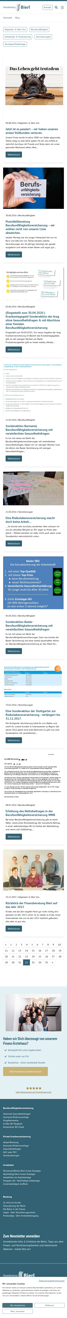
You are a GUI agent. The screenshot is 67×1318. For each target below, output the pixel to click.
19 (60, 950)
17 (46, 950)
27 (53, 956)
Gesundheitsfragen (12, 1148)
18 (53, 950)
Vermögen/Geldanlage (15, 44)
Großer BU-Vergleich (12, 1123)
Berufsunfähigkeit (39, 29)
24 (33, 956)
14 (26, 950)
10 (59, 944)
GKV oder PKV (10, 1152)
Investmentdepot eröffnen (15, 1184)
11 (6, 950)
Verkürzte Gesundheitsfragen (17, 1113)
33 (33, 962)
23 (26, 956)
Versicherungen (43, 36)
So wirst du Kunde (12, 1202)
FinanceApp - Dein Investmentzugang (20, 1215)
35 (46, 962)
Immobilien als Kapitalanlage (17, 1177)
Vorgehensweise (10, 1120)
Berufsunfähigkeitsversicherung (18, 1108)
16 (39, 950)
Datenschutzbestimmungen (52, 1280)
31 (19, 962)
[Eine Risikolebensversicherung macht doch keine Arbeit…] (33, 488)
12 (13, 950)
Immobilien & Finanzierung (18, 36)
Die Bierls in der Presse (14, 1209)
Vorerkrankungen (11, 1155)
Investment (8, 1165)
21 (13, 956)
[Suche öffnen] (56, 7)
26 (46, 956)
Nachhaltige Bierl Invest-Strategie (19, 1174)
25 (39, 956)
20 (6, 956)
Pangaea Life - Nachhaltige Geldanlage (21, 1180)
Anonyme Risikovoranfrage (16, 1117)
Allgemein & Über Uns (15, 29)
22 (19, 956)
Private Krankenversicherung (17, 1136)
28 (60, 956)
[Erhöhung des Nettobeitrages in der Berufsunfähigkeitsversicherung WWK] (33, 775)
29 (6, 962)
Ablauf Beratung (11, 1142)
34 (39, 962)
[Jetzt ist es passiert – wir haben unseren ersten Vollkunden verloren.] (33, 85)
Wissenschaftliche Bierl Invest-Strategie (22, 1170)
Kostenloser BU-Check (13, 1127)
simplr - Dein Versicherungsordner (19, 1212)
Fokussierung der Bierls (14, 1205)
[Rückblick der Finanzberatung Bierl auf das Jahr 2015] (33, 869)
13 (19, 950)
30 (13, 962)
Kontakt (47, 7)
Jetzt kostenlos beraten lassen (25, 1071)
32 (26, 962)
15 (33, 950)
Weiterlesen (14, 154)
